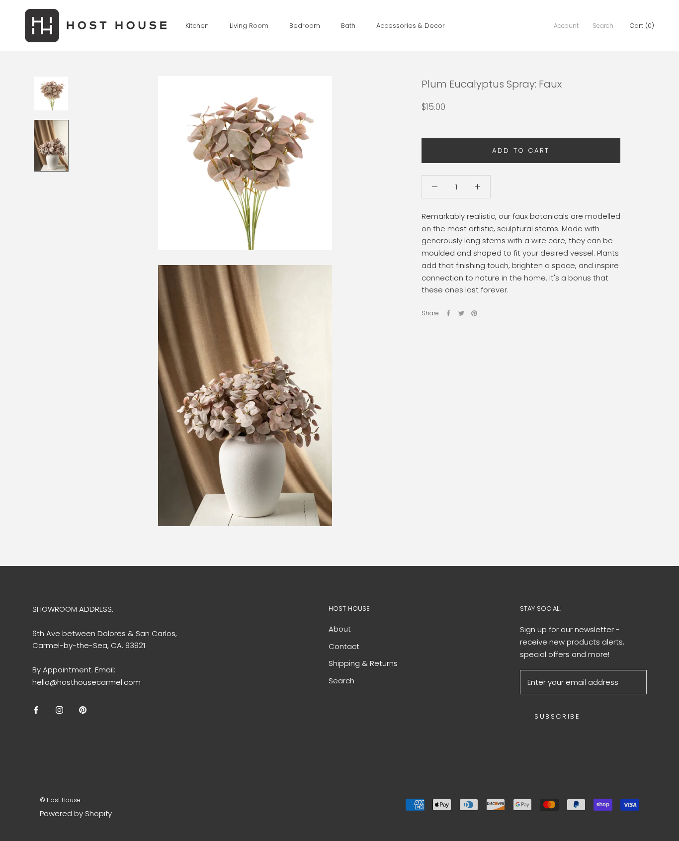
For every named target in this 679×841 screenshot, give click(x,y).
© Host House (60, 800)
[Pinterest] (474, 313)
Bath (348, 25)
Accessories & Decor (410, 25)
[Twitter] (461, 313)
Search (603, 25)
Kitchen (197, 25)
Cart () (641, 25)
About (340, 629)
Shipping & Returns (363, 663)
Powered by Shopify (76, 813)
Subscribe (557, 716)
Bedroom (304, 25)
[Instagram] (59, 710)
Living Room (249, 25)
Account (566, 25)
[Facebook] (448, 313)
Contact (344, 646)
